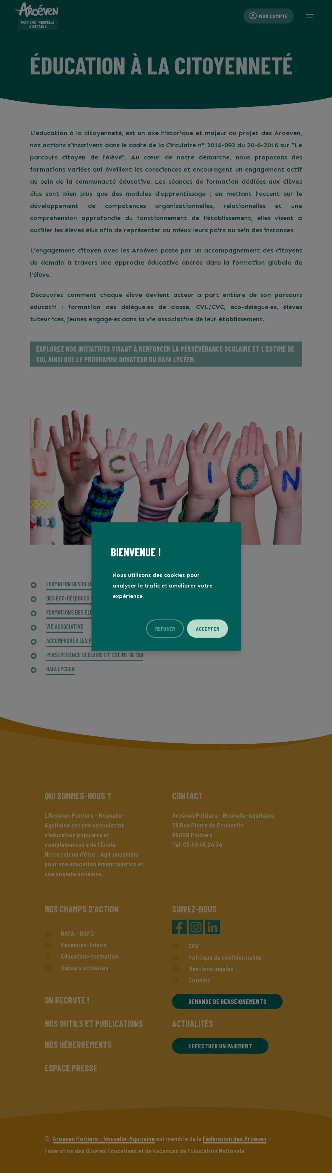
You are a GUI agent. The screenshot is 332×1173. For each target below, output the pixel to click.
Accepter (207, 628)
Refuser (165, 628)
